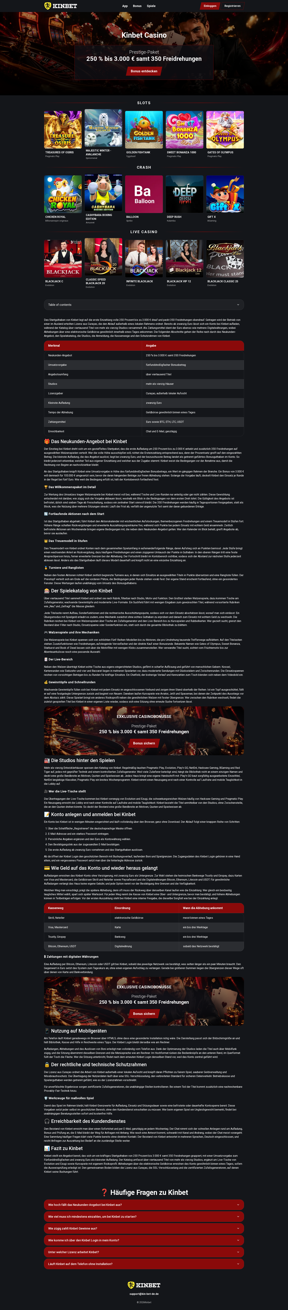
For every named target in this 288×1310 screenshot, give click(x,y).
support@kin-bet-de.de (144, 1294)
